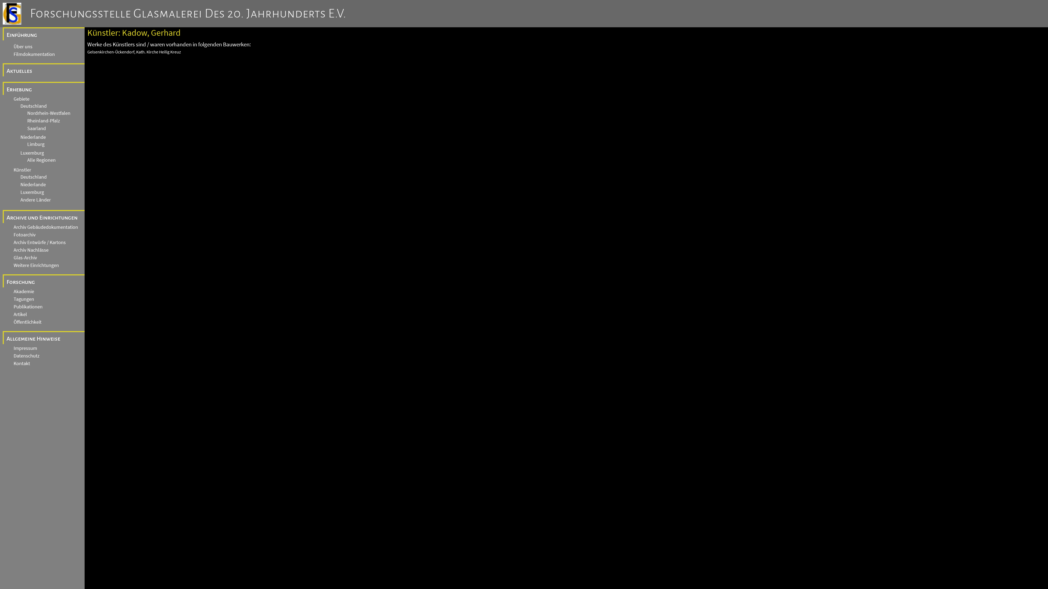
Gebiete (21, 99)
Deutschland (33, 106)
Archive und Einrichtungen (42, 218)
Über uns (23, 47)
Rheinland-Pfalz (43, 121)
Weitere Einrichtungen (36, 265)
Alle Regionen (41, 160)
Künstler (22, 170)
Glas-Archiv (25, 258)
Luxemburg (32, 153)
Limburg (35, 144)
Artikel (20, 314)
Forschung (21, 282)
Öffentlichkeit (27, 322)
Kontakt (22, 363)
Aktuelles (19, 71)
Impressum (25, 348)
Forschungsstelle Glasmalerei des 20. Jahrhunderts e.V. (188, 13)
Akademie (24, 291)
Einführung (22, 35)
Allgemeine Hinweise (33, 339)
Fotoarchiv (24, 235)
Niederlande (33, 137)
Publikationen (28, 307)
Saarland (36, 128)
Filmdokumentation (34, 54)
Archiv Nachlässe (31, 250)
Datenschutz (27, 356)
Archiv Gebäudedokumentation (46, 227)
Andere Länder (35, 200)
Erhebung (19, 89)
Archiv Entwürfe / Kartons (40, 242)
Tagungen (24, 299)
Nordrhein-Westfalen (48, 113)
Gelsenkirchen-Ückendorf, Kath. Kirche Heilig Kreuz (134, 52)
